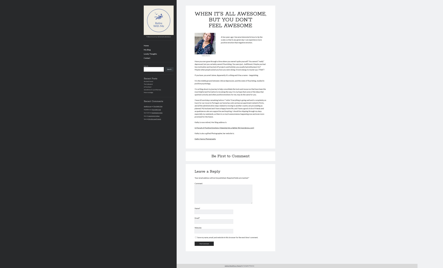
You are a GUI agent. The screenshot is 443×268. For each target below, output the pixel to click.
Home (146, 45)
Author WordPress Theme (233, 266)
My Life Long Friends (154, 119)
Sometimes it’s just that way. (152, 90)
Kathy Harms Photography (205, 139)
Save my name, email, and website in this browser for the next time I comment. (227, 237)
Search (146, 66)
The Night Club (157, 106)
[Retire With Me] (159, 34)
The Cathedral (148, 84)
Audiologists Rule (157, 113)
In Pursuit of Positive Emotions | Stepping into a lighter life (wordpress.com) (224, 128)
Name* (197, 208)
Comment (198, 183)
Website (198, 228)
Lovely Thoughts (150, 54)
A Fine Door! (148, 87)
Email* (197, 218)
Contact (147, 58)
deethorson (147, 106)
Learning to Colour (154, 116)
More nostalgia (148, 92)
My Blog (147, 50)
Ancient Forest (148, 81)
